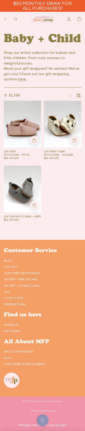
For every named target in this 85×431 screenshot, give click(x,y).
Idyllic (63, 425)
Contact (11, 266)
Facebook (11, 325)
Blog (8, 260)
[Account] (69, 19)
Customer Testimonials (22, 273)
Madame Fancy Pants (47, 401)
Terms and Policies (42, 410)
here (22, 79)
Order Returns (15, 304)
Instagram (12, 331)
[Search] (15, 19)
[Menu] (5, 18)
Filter (14, 95)
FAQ (6, 291)
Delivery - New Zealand (20, 279)
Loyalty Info (13, 298)
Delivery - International (22, 285)
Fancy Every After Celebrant (25, 364)
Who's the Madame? (18, 351)
